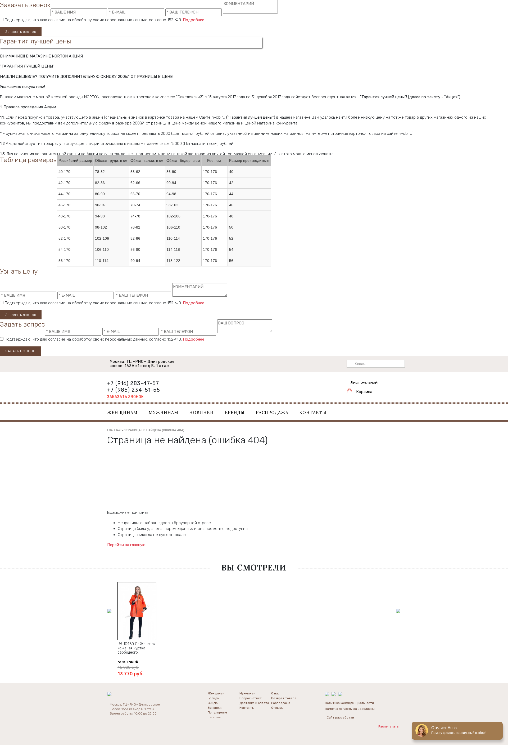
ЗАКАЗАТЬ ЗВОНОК (125, 397)
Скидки (213, 703)
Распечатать (389, 726)
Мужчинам (247, 693)
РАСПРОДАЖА (272, 412)
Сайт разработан (340, 717)
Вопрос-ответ (250, 698)
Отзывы (277, 708)
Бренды (213, 698)
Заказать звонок (20, 32)
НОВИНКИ (201, 412)
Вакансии (215, 708)
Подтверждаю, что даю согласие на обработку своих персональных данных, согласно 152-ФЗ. (103, 19)
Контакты (247, 708)
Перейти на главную (126, 544)
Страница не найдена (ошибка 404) (154, 430)
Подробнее (193, 19)
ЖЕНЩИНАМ (122, 412)
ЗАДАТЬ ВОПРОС (20, 351)
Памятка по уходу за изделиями (350, 709)
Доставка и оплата (254, 703)
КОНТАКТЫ (312, 412)
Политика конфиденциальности (349, 703)
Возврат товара (283, 698)
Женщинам (216, 693)
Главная (114, 430)
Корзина (364, 391)
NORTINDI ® (127, 662)
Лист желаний (364, 382)
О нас (275, 693)
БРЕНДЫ (235, 412)
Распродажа (280, 703)
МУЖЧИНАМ (163, 412)
